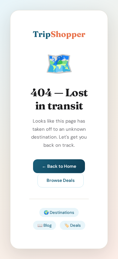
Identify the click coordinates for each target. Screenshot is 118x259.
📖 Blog (44, 225)
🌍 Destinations (59, 212)
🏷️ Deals (72, 225)
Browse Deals (61, 180)
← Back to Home (59, 166)
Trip (59, 34)
